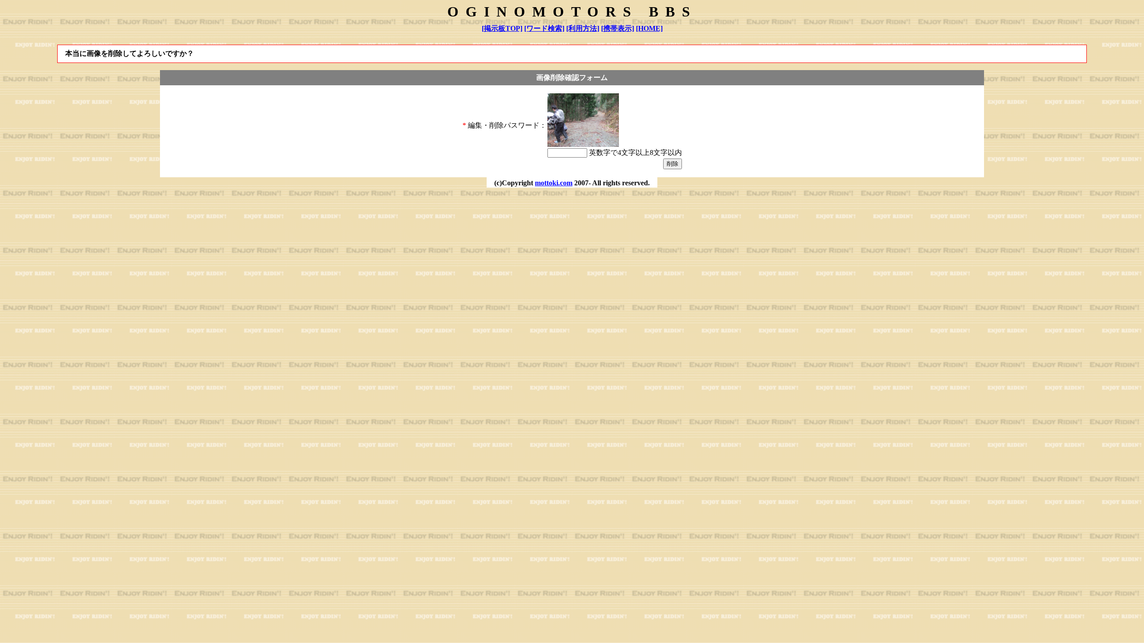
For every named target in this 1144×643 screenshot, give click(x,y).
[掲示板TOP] (502, 28)
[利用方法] (582, 28)
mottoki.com (553, 183)
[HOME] (649, 28)
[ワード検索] (544, 28)
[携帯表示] (617, 28)
